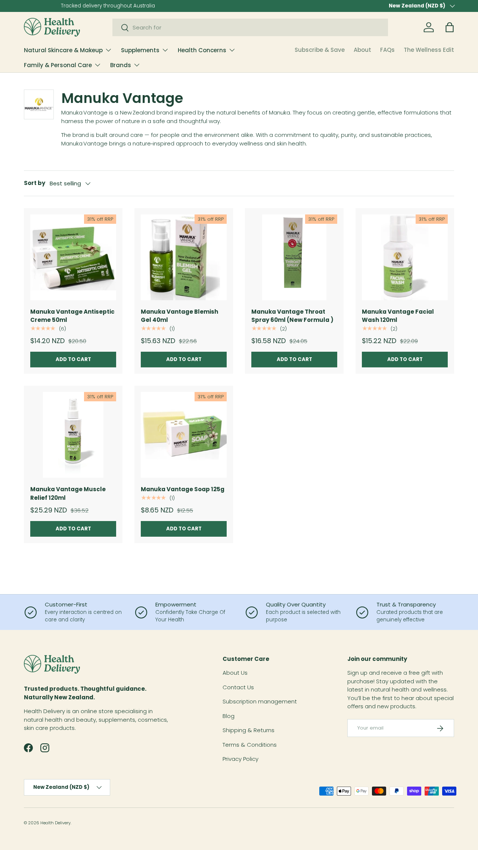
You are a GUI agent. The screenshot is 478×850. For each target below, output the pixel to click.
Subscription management (260, 702)
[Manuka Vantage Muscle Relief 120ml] (73, 435)
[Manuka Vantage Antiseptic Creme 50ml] (73, 257)
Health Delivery (55, 823)
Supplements (140, 50)
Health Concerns (202, 50)
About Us (235, 673)
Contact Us (238, 687)
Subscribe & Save (320, 50)
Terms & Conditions (250, 745)
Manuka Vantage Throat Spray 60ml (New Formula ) (292, 316)
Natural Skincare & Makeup (63, 50)
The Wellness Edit (429, 50)
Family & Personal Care (58, 65)
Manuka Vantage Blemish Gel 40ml (179, 316)
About (362, 50)
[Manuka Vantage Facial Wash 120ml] (405, 257)
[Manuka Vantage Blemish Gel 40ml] (184, 257)
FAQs (387, 50)
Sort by (34, 183)
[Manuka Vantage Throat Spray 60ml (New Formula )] (294, 257)
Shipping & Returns (248, 730)
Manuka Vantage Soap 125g (182, 489)
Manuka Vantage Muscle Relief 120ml (68, 493)
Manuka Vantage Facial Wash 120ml (398, 316)
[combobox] (250, 27)
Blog (229, 716)
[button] (449, 27)
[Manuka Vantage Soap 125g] (184, 435)
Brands (120, 65)
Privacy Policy (240, 759)
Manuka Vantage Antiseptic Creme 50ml (72, 316)
